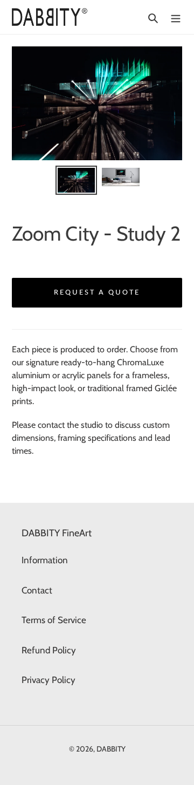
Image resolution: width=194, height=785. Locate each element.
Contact (37, 590)
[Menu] (175, 17)
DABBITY (111, 749)
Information (45, 560)
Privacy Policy (48, 679)
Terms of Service (54, 620)
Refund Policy (49, 650)
